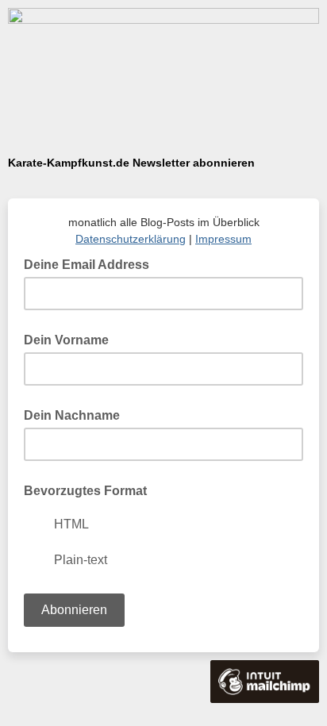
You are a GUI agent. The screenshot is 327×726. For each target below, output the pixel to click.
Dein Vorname (66, 340)
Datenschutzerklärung (130, 238)
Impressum (223, 238)
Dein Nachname (72, 415)
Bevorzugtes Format (85, 490)
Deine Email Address (91, 263)
